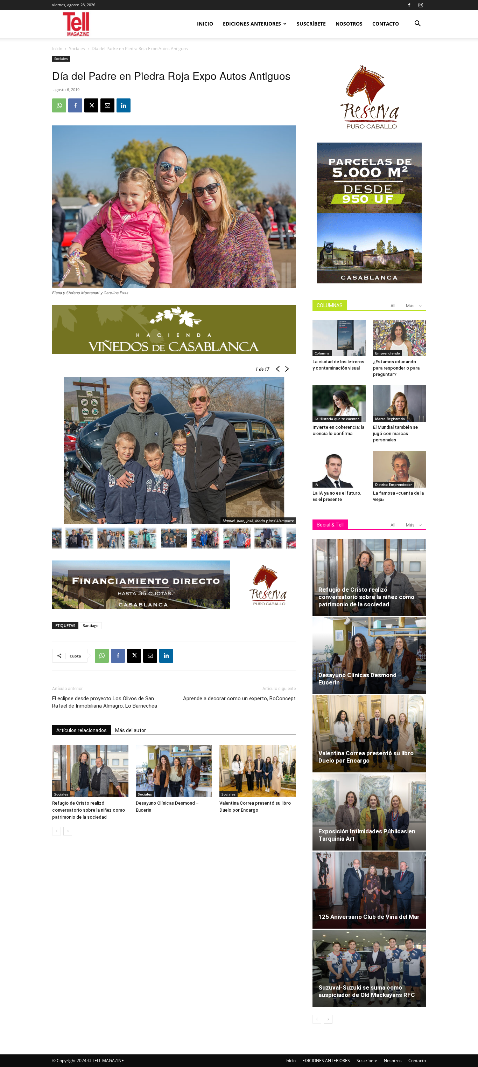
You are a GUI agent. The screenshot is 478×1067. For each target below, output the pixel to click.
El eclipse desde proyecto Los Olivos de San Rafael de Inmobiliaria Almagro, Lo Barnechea (104, 702)
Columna (322, 353)
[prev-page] (56, 831)
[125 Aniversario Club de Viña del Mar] (369, 890)
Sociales (77, 48)
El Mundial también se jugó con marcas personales (395, 433)
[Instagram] (420, 5)
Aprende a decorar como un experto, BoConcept (239, 698)
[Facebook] (409, 5)
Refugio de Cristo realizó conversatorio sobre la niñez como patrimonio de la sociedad (88, 810)
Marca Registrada (390, 418)
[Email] (107, 105)
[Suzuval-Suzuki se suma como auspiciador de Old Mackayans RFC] (369, 968)
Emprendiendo (387, 353)
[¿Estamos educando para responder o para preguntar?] (399, 338)
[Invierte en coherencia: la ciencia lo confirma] (339, 403)
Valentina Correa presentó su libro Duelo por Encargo (366, 757)
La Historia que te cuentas (337, 418)
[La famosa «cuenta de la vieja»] (399, 469)
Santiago (91, 625)
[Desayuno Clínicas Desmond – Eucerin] (174, 771)
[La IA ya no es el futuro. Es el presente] (339, 469)
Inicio (205, 23)
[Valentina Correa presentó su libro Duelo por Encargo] (257, 771)
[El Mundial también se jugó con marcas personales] (399, 403)
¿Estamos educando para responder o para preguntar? (396, 368)
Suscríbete (311, 23)
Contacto (385, 23)
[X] (91, 105)
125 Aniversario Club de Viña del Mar (369, 916)
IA (316, 484)
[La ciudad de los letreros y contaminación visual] (339, 338)
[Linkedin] (124, 105)
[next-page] (67, 831)
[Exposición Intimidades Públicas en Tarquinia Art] (369, 812)
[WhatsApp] (59, 105)
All (393, 305)
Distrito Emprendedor (393, 484)
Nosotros (349, 23)
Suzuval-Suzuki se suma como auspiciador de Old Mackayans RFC (366, 991)
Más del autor (130, 730)
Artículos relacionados (81, 730)
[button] (417, 24)
